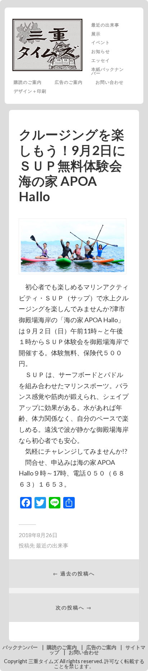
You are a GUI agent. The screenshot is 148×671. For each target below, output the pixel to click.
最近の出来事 (105, 24)
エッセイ (100, 60)
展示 (96, 33)
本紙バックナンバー (107, 71)
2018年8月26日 (38, 535)
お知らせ (100, 51)
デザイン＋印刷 (30, 90)
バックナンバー (20, 647)
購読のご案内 (28, 82)
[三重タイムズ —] (48, 45)
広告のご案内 (69, 82)
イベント (100, 42)
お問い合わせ (110, 82)
